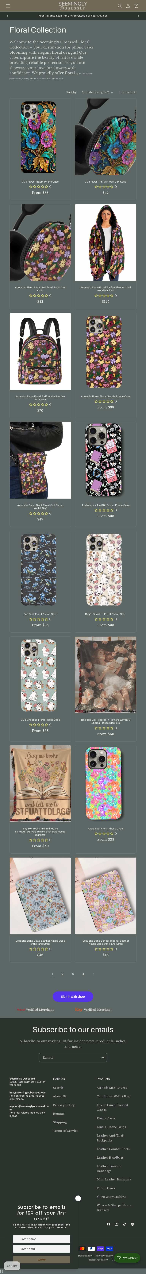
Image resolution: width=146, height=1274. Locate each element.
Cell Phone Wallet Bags (114, 1096)
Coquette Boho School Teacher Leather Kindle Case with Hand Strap (106, 942)
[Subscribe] (103, 1057)
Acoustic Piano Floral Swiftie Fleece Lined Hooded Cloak (105, 289)
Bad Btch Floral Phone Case (40, 614)
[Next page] (93, 974)
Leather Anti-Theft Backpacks (111, 1138)
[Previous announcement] (7, 16)
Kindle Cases (106, 1118)
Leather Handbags (110, 1157)
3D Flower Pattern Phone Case (40, 181)
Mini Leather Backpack (114, 1179)
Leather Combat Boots (113, 1149)
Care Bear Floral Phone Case (105, 828)
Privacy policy (104, 1255)
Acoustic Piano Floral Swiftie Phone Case (106, 396)
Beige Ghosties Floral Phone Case (105, 614)
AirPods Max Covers (112, 1088)
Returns (58, 1113)
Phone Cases (106, 1188)
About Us (59, 1096)
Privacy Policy (64, 1105)
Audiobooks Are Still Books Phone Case (105, 505)
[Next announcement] (138, 16)
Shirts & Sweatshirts (111, 1197)
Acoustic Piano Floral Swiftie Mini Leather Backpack (40, 398)
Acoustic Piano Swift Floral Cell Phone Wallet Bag (40, 507)
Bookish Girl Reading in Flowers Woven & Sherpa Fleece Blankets (105, 721)
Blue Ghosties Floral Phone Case (40, 719)
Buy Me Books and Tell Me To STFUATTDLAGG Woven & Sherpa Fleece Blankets (40, 831)
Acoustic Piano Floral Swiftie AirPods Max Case (40, 289)
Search (58, 1088)
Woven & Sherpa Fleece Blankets (114, 1208)
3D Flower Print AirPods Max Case (105, 181)
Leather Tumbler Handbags (109, 1168)
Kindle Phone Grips (111, 1127)
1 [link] (52, 974)
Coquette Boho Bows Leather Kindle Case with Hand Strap (40, 942)
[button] (8, 6)
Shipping (60, 1122)
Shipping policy (98, 1259)
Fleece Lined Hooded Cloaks (112, 1107)
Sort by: (72, 92)
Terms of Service (65, 1131)
